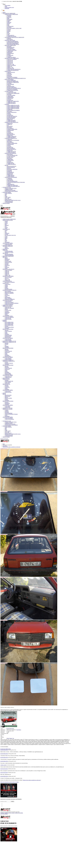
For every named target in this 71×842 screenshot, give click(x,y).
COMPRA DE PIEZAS (11, 57)
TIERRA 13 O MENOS (11, 65)
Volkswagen (7, 233)
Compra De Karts (8, 339)
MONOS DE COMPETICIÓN (12, 81)
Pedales (6, 287)
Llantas (6, 268)
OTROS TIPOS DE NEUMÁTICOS (13, 69)
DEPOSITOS (9, 52)
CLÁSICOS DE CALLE (11, 92)
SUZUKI (8, 30)
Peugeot (6, 221)
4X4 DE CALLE (10, 157)
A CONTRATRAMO (9, 202)
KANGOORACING (10, 728)
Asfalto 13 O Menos (8, 270)
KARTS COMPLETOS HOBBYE (13, 110)
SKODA (8, 23)
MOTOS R (9, 168)
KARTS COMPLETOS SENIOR (13, 108)
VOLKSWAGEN (10, 26)
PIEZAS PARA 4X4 (6, 384)
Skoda (6, 228)
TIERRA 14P (9, 66)
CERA (6, 196)
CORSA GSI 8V (3, 765)
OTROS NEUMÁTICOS (7, 281)
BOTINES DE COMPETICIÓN (13, 82)
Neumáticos (7, 315)
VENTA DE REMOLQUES (12, 181)
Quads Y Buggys (8, 382)
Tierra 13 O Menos (8, 277)
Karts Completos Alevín (9, 322)
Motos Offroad (7, 396)
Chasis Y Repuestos (8, 331)
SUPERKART (9, 109)
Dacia (6, 240)
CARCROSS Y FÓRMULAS (8, 360)
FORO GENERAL (8, 193)
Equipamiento (7, 403)
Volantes (6, 286)
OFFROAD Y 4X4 (10, 68)
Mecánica (6, 349)
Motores (6, 258)
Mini (6, 239)
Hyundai (6, 234)
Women (10, 738)
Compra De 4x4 (8, 391)
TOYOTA (9, 29)
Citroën (6, 222)
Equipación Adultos (8, 335)
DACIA (8, 33)
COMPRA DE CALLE (11, 102)
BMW (8, 18)
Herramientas (7, 416)
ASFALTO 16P (10, 62)
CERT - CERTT (8, 197)
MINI (8, 32)
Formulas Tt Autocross (9, 363)
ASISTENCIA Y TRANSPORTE (11, 177)
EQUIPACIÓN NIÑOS (11, 117)
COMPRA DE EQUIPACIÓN (12, 90)
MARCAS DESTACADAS (8, 220)
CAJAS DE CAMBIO (11, 49)
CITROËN (9, 16)
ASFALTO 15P (10, 61)
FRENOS (9, 54)
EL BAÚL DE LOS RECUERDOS (11, 191)
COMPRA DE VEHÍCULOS (12, 185)
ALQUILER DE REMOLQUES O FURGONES (16, 182)
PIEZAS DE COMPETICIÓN (10, 45)
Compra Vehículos (8, 358)
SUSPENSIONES (10, 53)
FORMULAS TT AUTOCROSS (13, 140)
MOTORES (9, 46)
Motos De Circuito (8, 395)
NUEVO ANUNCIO (4, 438)
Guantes (6, 294)
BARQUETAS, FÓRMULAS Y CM (9, 341)
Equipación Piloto (8, 374)
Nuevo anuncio (7, 5)
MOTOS (6, 165)
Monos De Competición (9, 292)
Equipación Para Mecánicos (10, 299)
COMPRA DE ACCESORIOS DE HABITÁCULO (16, 78)
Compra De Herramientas (9, 419)
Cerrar (4, 4)
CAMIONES (9, 178)
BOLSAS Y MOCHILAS (11, 87)
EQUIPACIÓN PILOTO (11, 149)
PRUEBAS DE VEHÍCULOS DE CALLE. (13, 200)
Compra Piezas (7, 407)
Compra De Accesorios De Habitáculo (11, 303)
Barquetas (6, 343)
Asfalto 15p (7, 272)
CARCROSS (9, 139)
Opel (6, 232)
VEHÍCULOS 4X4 (6, 379)
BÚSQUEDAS (10, 39)
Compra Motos (7, 406)
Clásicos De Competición (9, 308)
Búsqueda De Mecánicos (9, 255)
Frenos (6, 266)
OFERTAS (9, 38)
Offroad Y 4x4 (7, 280)
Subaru (6, 230)
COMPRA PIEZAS (10, 176)
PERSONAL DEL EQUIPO (10, 40)
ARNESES (9, 73)
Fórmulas (6, 344)
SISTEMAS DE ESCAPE (11, 50)
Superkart (6, 326)
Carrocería (7, 263)
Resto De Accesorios (8, 289)
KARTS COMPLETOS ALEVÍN (13, 105)
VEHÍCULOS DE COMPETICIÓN (11, 14)
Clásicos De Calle (8, 307)
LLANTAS (9, 56)
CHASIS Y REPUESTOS (11, 112)
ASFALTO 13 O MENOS (11, 59)
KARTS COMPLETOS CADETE (13, 106)
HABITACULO (6, 283)
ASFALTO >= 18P (10, 64)
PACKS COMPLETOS (11, 80)
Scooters (6, 399)
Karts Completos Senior (9, 325)
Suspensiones (7, 265)
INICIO (4, 12)
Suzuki (6, 237)
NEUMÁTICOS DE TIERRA (8, 276)
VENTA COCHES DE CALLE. (11, 188)
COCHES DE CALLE (7, 187)
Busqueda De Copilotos (9, 252)
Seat (5, 231)
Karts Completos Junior (9, 324)
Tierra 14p (6, 278)
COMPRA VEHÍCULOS (11, 136)
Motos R (6, 397)
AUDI (8, 34)
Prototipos (6, 346)
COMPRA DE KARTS (11, 120)
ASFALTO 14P (10, 60)
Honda (6, 238)
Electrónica (7, 260)
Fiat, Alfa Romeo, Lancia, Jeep (10, 235)
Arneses (6, 285)
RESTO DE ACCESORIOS (12, 77)
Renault (6, 223)
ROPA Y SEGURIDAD (9, 79)
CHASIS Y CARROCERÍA (12, 129)
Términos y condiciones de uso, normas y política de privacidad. (11, 812)
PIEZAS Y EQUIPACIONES (8, 329)
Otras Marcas (7, 242)
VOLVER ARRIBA (4, 813)
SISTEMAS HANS (10, 86)
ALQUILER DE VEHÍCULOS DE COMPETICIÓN (14, 37)
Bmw (6, 224)
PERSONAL (5, 249)
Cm (5, 345)
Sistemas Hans (7, 297)
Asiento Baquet (7, 284)
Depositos (6, 264)
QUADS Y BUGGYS (11, 156)
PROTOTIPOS (10, 126)
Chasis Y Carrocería (8, 351)
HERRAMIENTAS (10, 184)
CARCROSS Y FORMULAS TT (9, 361)
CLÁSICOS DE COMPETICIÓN (13, 93)
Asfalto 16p (7, 273)
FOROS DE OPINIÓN (7, 192)
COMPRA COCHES (8, 189)
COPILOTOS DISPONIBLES (12, 41)
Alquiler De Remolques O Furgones (11, 414)
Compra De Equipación (9, 304)
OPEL (8, 25)
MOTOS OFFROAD (11, 167)
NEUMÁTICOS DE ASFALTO (8, 269)
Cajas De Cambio (8, 261)
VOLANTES (9, 74)
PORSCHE (9, 22)
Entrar (6, 6)
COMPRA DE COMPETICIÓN (13, 101)
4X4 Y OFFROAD (6, 378)
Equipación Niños (8, 336)
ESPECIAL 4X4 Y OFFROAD (10, 153)
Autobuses (7, 411)
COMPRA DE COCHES (11, 36)
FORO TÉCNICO (8, 199)
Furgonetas (7, 412)
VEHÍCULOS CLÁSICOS (7, 305)
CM (7, 125)
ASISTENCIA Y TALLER (7, 408)
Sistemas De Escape (8, 262)
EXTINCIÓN (9, 76)
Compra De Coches (8, 244)
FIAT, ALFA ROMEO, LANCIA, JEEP (14, 28)
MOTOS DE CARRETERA (12, 169)
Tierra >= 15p (7, 279)
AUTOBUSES (9, 179)
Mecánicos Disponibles (9, 254)
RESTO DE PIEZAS (11, 118)
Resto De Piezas (8, 337)
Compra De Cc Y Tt (8, 376)
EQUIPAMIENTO (10, 172)
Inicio (4, 443)
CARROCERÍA (10, 51)
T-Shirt (7, 738)
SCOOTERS (9, 170)
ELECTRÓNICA (10, 48)
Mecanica (6, 330)
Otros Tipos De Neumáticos (10, 282)
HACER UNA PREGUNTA (5, 748)
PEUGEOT (9, 15)
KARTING (7, 104)
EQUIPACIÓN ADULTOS (12, 116)
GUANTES (9, 83)
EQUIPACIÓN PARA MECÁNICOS (14, 88)
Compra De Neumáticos (9, 302)
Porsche (6, 227)
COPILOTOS (5, 250)
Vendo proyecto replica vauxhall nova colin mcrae (11, 446)
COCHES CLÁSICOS (9, 91)
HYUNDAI (9, 27)
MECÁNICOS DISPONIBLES (12, 43)
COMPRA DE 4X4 (10, 163)
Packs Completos (8, 291)
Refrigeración (7, 259)
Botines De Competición (9, 293)
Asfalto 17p (7, 274)
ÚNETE (12, 801)
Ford (6, 226)
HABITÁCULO (8, 71)
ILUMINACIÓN (10, 55)
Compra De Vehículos (9, 418)
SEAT (8, 24)
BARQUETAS (10, 123)
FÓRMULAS (9, 124)
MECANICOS (5, 253)
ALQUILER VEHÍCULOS (8, 245)
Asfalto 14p (7, 271)
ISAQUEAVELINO (4, 768)
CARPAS (9, 183)
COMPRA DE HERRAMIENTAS (13, 186)
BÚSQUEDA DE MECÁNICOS (13, 44)
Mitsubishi (7, 225)
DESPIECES (9, 171)
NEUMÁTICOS (10, 100)
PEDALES (9, 75)
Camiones (6, 410)
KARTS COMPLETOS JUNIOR (13, 107)
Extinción (6, 288)
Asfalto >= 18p (7, 275)
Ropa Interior (7, 295)
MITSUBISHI (9, 19)
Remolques (7, 328)
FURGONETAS (10, 180)
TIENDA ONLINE (6, 203)
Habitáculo (7, 313)
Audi (6, 241)
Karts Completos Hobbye (9, 327)
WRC (6, 194)
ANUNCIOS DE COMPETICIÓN (9, 13)
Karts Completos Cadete (9, 323)
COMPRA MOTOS (10, 175)
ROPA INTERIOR (10, 84)
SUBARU (9, 20)
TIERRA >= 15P (10, 67)
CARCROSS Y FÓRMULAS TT (11, 138)
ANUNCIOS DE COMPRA (8, 243)
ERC (6, 195)
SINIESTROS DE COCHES (10, 190)
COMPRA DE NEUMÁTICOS (12, 70)
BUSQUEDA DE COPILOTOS (13, 42)
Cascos (6, 296)
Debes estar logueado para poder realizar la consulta (9, 782)
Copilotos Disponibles (9, 251)
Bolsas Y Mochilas (8, 298)
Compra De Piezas (8, 301)
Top (13, 738)
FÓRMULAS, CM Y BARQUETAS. (11, 122)
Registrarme (7, 8)
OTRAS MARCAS (10, 35)
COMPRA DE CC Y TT (11, 151)
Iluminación (7, 267)
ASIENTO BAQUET (11, 72)
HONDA (8, 31)
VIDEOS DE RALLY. (9, 201)
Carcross (6, 362)
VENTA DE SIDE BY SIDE (12, 155)
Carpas (6, 415)
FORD (8, 21)
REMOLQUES (10, 119)
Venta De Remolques (8, 413)
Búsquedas (7, 248)
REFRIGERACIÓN (10, 47)
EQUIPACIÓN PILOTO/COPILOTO (9, 290)
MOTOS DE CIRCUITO (11, 166)
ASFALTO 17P (10, 63)
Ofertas (6, 247)
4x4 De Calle (7, 383)
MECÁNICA (9, 127)
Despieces (6, 402)
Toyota (6, 236)
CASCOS (9, 85)
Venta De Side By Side (9, 381)
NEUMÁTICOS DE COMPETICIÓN (12, 58)
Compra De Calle (8, 318)
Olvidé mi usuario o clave (9, 7)
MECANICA (9, 111)
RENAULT (9, 17)
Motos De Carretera (8, 398)
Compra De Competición (9, 317)
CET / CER (7, 198)
